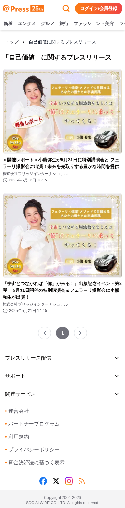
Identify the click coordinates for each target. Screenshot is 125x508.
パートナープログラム (32, 424)
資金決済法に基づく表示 (35, 462)
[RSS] (82, 481)
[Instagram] (69, 481)
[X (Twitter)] (56, 481)
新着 (8, 23)
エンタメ (27, 23)
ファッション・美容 (94, 23)
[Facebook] (43, 481)
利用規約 (17, 436)
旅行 (64, 23)
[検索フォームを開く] (66, 8)
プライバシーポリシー (32, 449)
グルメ (47, 23)
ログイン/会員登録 (98, 8)
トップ (12, 41)
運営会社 (17, 411)
